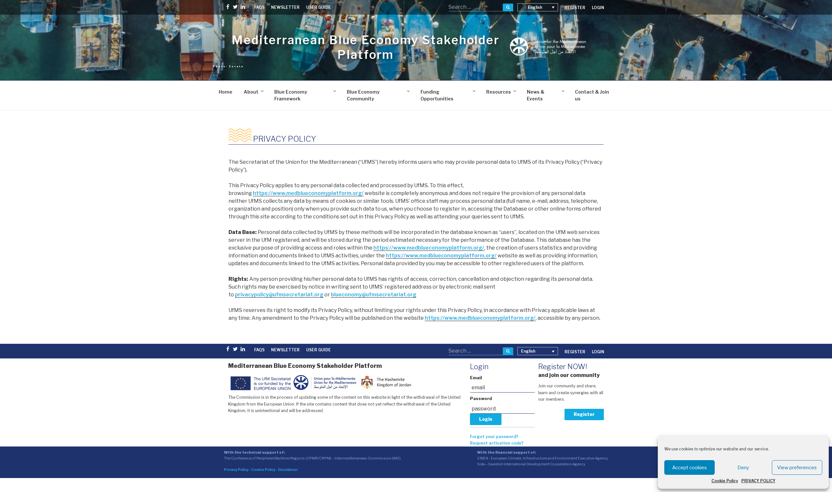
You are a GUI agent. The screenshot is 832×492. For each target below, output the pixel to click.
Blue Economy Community (363, 95)
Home (225, 92)
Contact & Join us (592, 95)
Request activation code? (497, 443)
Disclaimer (288, 469)
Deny (743, 468)
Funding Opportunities (437, 95)
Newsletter (285, 7)
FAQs (259, 7)
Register (584, 414)
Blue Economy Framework (290, 95)
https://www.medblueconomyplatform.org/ (308, 193)
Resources (498, 92)
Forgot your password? (494, 436)
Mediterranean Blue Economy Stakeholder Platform (365, 47)
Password (481, 398)
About (251, 92)
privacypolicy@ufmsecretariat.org (279, 294)
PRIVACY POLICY (758, 480)
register (575, 7)
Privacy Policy (236, 469)
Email (476, 377)
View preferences (797, 468)
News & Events (535, 95)
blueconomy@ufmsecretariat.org (373, 294)
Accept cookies (689, 468)
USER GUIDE (318, 7)
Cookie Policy (724, 480)
